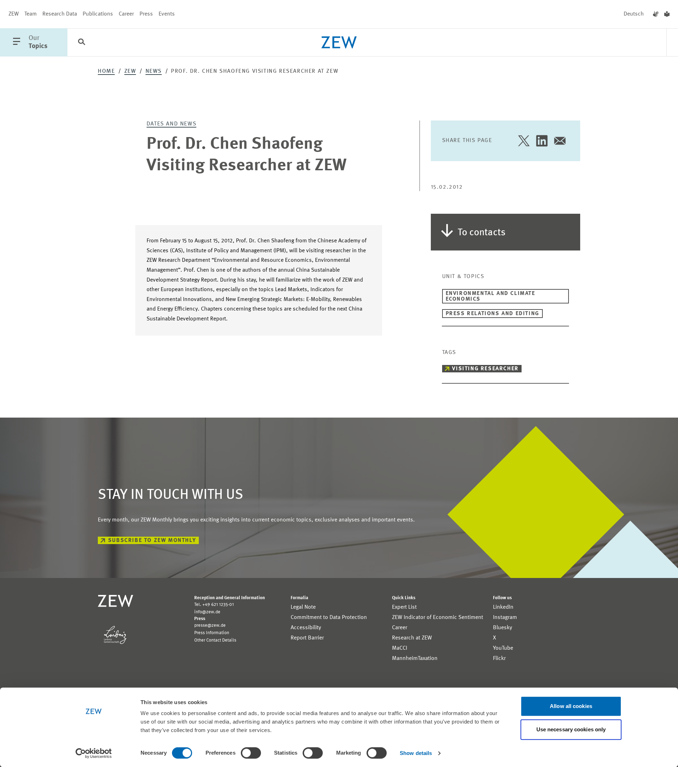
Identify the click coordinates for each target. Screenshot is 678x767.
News (153, 71)
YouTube (503, 648)
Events (167, 14)
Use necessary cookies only (571, 729)
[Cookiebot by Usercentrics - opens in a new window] (94, 753)
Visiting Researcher (485, 369)
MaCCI (399, 648)
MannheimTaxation (415, 658)
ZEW (13, 14)
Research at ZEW (412, 638)
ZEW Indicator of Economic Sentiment (437, 617)
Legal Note (303, 607)
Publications (98, 14)
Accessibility (306, 628)
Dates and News (171, 124)
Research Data (59, 14)
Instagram (505, 617)
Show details (416, 753)
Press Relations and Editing (492, 314)
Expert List (404, 607)
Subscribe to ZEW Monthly (152, 540)
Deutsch (634, 14)
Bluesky (502, 628)
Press (146, 14)
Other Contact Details (215, 640)
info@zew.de (207, 612)
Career (126, 14)
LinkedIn (503, 607)
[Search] (81, 43)
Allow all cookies (571, 706)
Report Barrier (307, 638)
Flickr (499, 658)
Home (106, 71)
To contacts (482, 233)
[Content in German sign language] (655, 14)
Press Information (211, 633)
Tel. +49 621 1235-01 (214, 604)
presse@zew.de (210, 625)
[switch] (251, 753)
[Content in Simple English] (666, 14)
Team (30, 14)
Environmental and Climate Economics (490, 296)
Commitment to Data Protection (329, 617)
